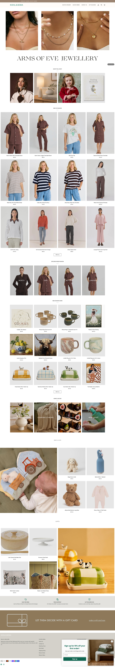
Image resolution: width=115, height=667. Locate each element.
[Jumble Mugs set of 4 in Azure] (93, 344)
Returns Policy (42, 655)
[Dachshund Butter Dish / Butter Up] (45, 373)
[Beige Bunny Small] (72, 461)
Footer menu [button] (42, 639)
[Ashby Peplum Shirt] (72, 227)
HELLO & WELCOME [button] (5, 639)
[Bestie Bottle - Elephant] (100, 461)
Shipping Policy (42, 650)
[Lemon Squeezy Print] (21, 344)
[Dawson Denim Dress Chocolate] (100, 133)
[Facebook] (1, 664)
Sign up (74, 659)
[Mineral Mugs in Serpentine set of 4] (69, 316)
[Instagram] (3, 664)
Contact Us (41, 643)
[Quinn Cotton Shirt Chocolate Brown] (14, 133)
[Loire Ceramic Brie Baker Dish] (14, 542)
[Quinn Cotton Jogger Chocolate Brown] (43, 133)
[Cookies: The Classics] (21, 316)
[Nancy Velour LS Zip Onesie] (100, 494)
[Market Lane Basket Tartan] (43, 575)
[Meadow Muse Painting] (93, 316)
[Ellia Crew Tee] (72, 133)
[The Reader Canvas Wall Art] (93, 373)
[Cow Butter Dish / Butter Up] (69, 373)
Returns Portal (42, 652)
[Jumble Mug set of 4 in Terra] (69, 344)
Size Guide (41, 648)
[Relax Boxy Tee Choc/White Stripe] (14, 180)
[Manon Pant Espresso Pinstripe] (100, 180)
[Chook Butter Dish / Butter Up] (21, 373)
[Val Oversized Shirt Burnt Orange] (43, 227)
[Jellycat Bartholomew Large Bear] (72, 494)
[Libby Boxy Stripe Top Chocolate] (72, 180)
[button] (66, 4)
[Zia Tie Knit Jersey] (14, 227)
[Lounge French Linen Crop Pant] (100, 227)
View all (58, 254)
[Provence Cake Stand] (43, 542)
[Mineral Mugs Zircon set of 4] (45, 316)
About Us (41, 641)
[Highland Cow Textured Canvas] (45, 344)
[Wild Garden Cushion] (14, 575)
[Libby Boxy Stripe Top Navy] (43, 180)
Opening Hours (42, 646)
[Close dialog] (112, 641)
